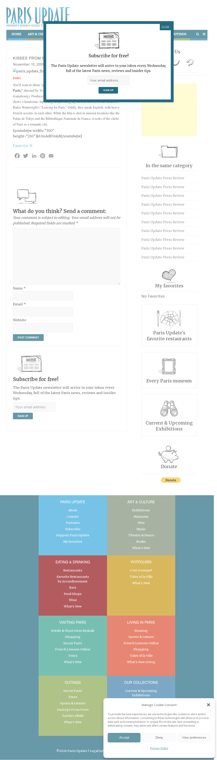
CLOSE (165, 27)
